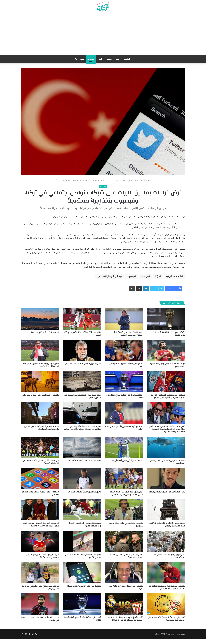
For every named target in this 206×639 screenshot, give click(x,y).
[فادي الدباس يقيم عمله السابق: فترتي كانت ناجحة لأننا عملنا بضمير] (40, 350)
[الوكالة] (102, 7)
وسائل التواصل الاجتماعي (109, 276)
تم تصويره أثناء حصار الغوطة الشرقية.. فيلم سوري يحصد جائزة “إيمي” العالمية (41, 524)
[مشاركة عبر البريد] (139, 288)
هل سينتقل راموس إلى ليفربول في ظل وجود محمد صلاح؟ (84, 524)
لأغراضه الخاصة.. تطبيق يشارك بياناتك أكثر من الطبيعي (40, 493)
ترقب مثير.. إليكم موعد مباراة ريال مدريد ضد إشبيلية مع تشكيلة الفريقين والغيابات (125, 618)
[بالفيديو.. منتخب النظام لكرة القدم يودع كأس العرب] (82, 319)
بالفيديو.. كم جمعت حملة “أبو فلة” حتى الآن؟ (126, 587)
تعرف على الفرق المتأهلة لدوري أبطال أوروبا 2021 (82, 618)
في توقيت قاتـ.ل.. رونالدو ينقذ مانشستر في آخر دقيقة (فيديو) (40, 462)
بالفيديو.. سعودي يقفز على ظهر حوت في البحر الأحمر (167, 462)
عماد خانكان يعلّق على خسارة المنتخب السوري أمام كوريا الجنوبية (127, 333)
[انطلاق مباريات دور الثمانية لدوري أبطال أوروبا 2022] (124, 381)
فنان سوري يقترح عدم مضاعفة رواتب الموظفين (169, 556)
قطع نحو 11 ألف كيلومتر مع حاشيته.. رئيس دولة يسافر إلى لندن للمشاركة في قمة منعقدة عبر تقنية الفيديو (167, 429)
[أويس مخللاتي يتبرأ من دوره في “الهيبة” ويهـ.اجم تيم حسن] (124, 541)
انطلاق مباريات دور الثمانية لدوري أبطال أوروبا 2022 (124, 396)
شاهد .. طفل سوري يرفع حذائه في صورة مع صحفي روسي (40, 587)
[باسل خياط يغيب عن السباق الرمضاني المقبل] (166, 478)
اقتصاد (100, 59)
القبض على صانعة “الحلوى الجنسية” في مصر (126, 365)
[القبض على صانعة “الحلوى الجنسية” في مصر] (124, 350)
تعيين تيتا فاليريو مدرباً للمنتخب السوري (84, 492)
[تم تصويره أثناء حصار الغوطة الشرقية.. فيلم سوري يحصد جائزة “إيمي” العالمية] (40, 509)
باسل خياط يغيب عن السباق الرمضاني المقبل (166, 492)
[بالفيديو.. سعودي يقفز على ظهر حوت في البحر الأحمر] (166, 447)
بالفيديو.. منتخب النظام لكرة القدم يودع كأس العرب (82, 333)
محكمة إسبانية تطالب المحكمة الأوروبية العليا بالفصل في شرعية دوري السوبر (168, 396)
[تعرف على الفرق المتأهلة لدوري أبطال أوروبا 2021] (82, 604)
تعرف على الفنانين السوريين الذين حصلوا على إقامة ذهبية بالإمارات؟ (166, 618)
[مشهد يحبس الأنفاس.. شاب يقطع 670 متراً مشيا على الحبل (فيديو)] (166, 509)
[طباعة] (132, 288)
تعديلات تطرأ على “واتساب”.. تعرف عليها (84, 586)
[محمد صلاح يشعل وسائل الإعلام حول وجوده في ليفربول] (40, 604)
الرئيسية (126, 59)
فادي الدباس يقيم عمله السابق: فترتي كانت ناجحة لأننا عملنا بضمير (40, 365)
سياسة (109, 59)
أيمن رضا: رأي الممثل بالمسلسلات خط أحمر (83, 363)
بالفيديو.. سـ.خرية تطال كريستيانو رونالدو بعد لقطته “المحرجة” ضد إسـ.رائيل (167, 587)
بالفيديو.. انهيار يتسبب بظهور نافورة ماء (84, 460)
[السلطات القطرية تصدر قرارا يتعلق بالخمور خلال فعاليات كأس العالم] (40, 413)
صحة (82, 59)
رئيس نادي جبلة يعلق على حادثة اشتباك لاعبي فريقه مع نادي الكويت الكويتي (126, 493)
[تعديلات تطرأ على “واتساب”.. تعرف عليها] (82, 572)
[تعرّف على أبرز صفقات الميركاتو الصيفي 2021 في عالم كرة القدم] (40, 541)
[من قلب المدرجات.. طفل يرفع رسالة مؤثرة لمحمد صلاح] (166, 350)
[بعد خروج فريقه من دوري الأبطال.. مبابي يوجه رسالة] (124, 413)
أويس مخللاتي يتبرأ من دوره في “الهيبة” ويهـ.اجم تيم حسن (126, 556)
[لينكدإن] (146, 288)
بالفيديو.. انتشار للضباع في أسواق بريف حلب (40, 395)
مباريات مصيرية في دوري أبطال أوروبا (127, 460)
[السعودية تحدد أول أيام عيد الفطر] (40, 319)
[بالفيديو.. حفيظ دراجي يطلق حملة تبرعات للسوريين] (124, 509)
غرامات (144, 276)
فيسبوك (131, 276)
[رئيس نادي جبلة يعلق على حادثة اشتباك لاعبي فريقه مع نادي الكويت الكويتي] (124, 478)
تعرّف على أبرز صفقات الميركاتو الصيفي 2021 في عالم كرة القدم (42, 556)
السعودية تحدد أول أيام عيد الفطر (45, 332)
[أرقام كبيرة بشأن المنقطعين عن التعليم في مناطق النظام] (82, 381)
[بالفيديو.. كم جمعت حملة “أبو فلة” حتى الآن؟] (124, 572)
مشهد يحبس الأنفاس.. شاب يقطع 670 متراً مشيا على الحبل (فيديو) (167, 524)
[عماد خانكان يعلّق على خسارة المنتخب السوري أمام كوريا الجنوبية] (124, 319)
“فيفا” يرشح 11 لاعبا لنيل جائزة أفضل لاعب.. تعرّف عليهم (167, 333)
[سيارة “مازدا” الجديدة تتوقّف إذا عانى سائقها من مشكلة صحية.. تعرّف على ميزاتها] (82, 413)
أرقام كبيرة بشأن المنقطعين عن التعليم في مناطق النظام (82, 396)
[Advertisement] (103, 35)
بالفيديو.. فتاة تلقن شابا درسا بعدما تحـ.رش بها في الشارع (83, 556)
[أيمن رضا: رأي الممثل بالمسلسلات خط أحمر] (82, 350)
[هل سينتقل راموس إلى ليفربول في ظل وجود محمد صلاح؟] (82, 509)
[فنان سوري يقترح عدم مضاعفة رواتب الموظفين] (166, 541)
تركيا (157, 276)
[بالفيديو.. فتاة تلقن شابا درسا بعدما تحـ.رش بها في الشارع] (82, 541)
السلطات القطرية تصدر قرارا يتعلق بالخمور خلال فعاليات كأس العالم (41, 428)
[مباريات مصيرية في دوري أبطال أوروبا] (124, 447)
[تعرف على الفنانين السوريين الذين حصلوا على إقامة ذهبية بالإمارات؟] (166, 604)
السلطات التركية (173, 276)
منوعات (91, 59)
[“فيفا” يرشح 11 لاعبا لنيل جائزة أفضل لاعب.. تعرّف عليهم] (166, 319)
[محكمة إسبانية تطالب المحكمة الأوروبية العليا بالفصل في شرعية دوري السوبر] (166, 381)
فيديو (118, 59)
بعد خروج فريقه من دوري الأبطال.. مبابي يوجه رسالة (124, 428)
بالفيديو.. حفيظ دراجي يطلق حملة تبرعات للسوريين (126, 524)
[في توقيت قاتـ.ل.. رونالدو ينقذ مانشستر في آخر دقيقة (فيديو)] (40, 447)
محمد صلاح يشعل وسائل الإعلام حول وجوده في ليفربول (40, 618)
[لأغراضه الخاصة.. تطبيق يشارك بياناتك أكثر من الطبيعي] (40, 478)
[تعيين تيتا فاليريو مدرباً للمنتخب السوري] (82, 478)
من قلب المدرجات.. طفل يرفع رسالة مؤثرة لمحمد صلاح (167, 365)
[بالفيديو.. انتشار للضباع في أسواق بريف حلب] (40, 381)
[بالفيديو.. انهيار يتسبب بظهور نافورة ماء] (82, 447)
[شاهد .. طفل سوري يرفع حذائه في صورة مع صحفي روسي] (40, 572)
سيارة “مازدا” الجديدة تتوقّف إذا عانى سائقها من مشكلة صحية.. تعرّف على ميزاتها (82, 428)
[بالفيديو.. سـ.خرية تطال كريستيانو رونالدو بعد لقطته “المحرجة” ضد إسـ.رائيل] (166, 572)
